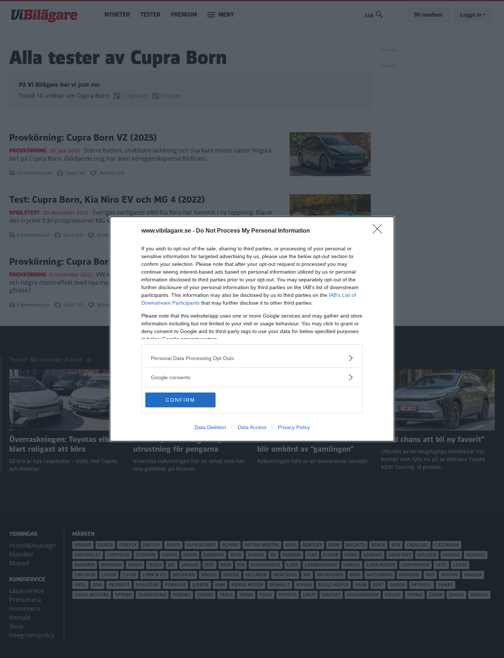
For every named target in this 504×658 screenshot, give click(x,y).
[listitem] (252, 358)
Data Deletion (210, 427)
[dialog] (252, 329)
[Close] (380, 231)
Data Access (252, 427)
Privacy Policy (294, 427)
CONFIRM (180, 400)
